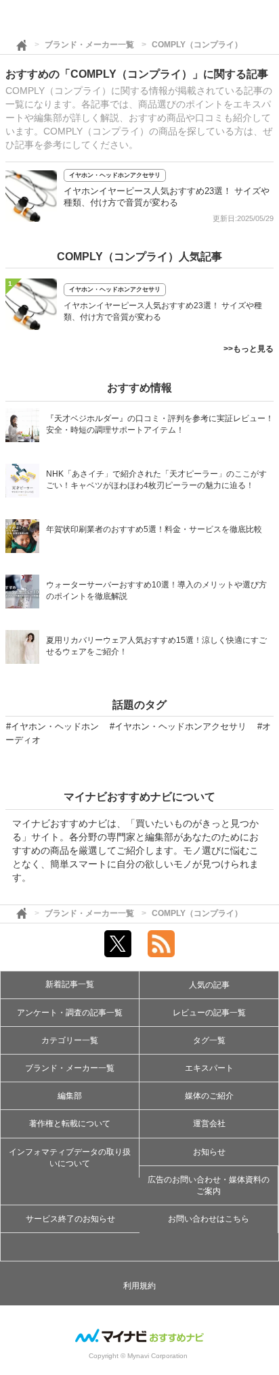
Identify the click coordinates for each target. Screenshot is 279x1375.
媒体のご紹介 (209, 1096)
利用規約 (139, 1285)
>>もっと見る (248, 349)
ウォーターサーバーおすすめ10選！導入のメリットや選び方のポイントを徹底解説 (156, 590)
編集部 (70, 1096)
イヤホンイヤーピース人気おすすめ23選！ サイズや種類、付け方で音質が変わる (163, 311)
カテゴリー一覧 (69, 1040)
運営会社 (209, 1123)
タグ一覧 (209, 1040)
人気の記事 (209, 985)
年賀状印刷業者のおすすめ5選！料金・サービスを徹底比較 (154, 529)
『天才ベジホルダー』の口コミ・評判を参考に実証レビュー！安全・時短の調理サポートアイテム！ (160, 424)
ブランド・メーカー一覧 (89, 44)
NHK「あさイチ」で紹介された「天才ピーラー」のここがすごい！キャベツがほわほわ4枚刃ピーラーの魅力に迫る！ (156, 479)
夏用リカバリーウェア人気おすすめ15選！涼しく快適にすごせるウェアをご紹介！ (156, 645)
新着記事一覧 (69, 984)
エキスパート (209, 1068)
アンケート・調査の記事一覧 (70, 1012)
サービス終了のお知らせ (70, 1219)
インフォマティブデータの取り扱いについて (70, 1157)
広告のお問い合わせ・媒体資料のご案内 (209, 1185)
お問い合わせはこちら (208, 1219)
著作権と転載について (69, 1123)
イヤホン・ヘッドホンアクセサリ (114, 175)
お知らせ (209, 1152)
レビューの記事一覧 (209, 1012)
